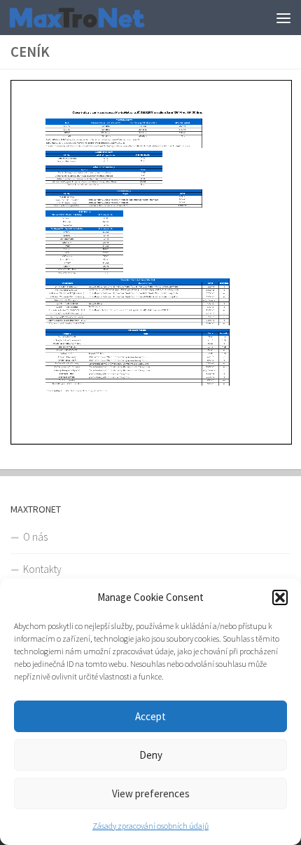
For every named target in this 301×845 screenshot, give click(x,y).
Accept (150, 716)
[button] (280, 597)
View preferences (151, 793)
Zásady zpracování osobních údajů (150, 825)
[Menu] (283, 17)
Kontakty (42, 569)
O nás (35, 536)
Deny (150, 755)
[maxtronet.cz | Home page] (99, 17)
